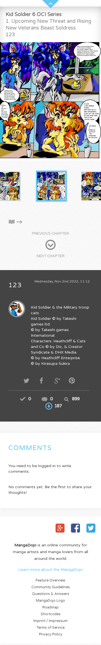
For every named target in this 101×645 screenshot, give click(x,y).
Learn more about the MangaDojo (50, 569)
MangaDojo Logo (50, 601)
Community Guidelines (50, 587)
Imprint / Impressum (50, 621)
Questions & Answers (50, 594)
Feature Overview (50, 580)
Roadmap (50, 607)
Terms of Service (51, 628)
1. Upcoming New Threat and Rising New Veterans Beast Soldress (48, 24)
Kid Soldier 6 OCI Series (34, 14)
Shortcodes (51, 614)
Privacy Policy (50, 634)
